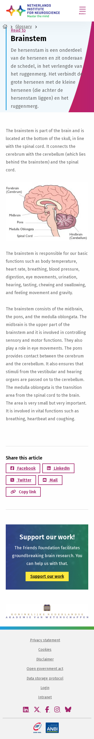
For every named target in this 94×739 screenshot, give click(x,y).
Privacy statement (45, 640)
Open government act (45, 669)
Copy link (27, 491)
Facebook (26, 468)
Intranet (45, 697)
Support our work (47, 576)
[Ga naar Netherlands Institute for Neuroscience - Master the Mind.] (5, 26)
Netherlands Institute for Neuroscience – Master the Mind (33, 10)
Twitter (23, 480)
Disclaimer (45, 659)
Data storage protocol (45, 678)
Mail (53, 480)
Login (44, 688)
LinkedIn (61, 468)
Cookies (44, 649)
